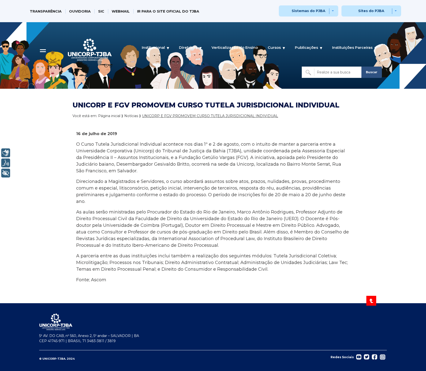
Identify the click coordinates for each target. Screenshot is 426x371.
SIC (101, 11)
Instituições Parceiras (352, 47)
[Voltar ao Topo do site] (371, 301)
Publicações (306, 47)
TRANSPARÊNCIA (46, 11)
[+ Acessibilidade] (5, 173)
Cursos (274, 47)
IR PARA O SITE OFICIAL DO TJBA (168, 11)
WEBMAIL (121, 11)
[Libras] (5, 152)
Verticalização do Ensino (235, 47)
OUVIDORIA (80, 11)
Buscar (371, 72)
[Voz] (5, 163)
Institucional (153, 47)
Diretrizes (188, 47)
